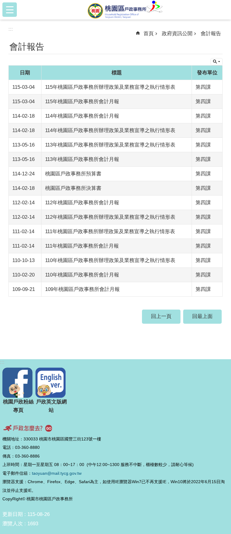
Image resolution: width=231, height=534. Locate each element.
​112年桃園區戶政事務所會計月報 (82, 202)
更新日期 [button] (12, 514)
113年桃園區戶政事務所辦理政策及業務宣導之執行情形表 (110, 145)
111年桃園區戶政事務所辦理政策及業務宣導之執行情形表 (110, 231)
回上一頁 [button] (161, 316)
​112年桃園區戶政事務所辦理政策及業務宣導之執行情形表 (110, 217)
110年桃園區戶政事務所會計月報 (82, 275)
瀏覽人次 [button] (12, 523)
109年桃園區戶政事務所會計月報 (82, 289)
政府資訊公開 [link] (177, 33)
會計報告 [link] (211, 33)
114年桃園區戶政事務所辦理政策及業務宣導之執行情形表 (110, 130)
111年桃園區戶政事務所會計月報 (82, 246)
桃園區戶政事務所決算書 (73, 188)
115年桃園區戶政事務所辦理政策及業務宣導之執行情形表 (110, 87)
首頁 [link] (148, 33)
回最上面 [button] (202, 316)
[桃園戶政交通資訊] (115, 428)
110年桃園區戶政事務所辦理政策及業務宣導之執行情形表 (110, 260)
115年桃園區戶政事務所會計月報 (82, 101)
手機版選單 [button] (9, 9)
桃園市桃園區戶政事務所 (125, 9)
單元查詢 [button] (217, 61)
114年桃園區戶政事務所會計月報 (82, 116)
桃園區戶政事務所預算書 (73, 174)
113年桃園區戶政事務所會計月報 (82, 159)
